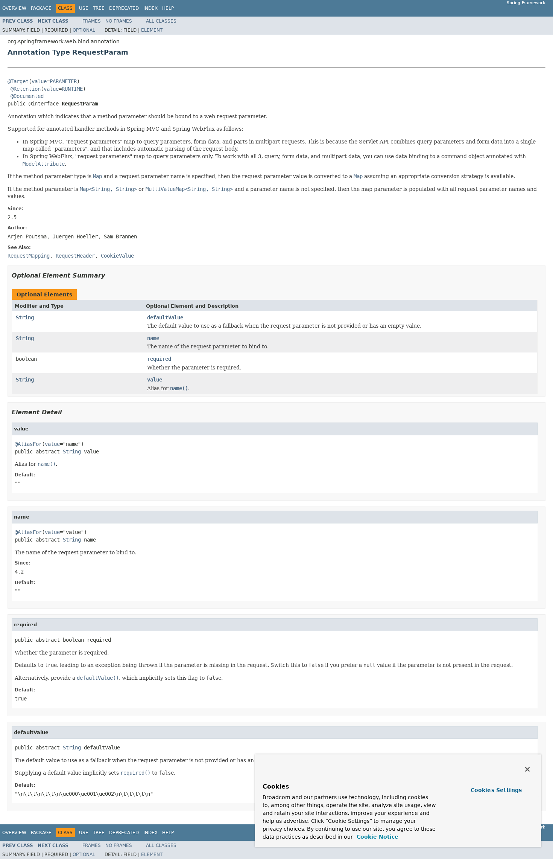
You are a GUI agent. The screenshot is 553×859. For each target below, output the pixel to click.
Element (152, 30)
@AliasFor (28, 444)
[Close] (527, 769)
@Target (18, 81)
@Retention (26, 89)
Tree (99, 8)
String (25, 317)
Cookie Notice (376, 837)
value (39, 81)
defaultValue (165, 317)
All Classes (161, 21)
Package (41, 8)
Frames (91, 21)
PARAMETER (63, 81)
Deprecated (124, 8)
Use (83, 8)
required (159, 359)
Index (150, 8)
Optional (84, 30)
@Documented (27, 96)
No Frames (118, 21)
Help (168, 8)
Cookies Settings (496, 790)
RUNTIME (72, 89)
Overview (14, 8)
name (153, 338)
